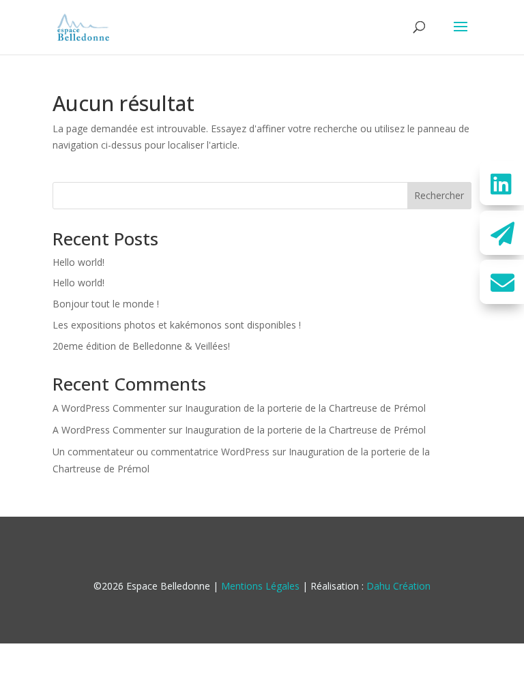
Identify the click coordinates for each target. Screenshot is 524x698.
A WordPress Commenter (109, 407)
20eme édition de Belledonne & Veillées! (141, 345)
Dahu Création (398, 585)
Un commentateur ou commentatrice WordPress (161, 451)
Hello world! (78, 262)
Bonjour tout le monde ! (106, 303)
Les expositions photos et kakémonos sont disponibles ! (177, 324)
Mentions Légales (260, 585)
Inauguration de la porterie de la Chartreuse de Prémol (305, 407)
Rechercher (439, 195)
